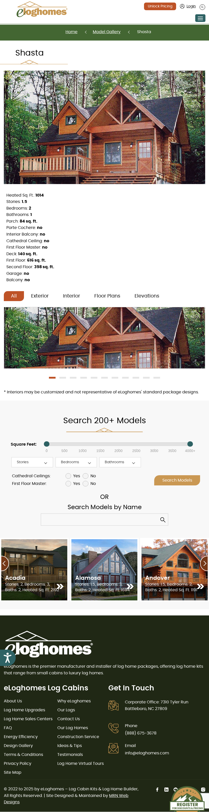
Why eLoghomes (74, 701)
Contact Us (68, 719)
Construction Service (78, 737)
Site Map (12, 772)
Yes (76, 476)
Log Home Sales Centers (28, 719)
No (93, 476)
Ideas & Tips (69, 746)
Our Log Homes (72, 728)
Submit (164, 521)
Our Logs (66, 710)
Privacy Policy (17, 764)
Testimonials (70, 755)
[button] (52, 378)
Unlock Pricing (160, 6)
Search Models (177, 480)
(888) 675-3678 (140, 733)
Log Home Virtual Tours (80, 764)
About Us (13, 701)
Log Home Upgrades (24, 710)
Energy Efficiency (21, 737)
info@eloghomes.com (147, 753)
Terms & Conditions (23, 755)
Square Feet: (23, 444)
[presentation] (5, 563)
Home (71, 32)
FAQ (8, 728)
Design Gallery (18, 746)
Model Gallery (107, 32)
